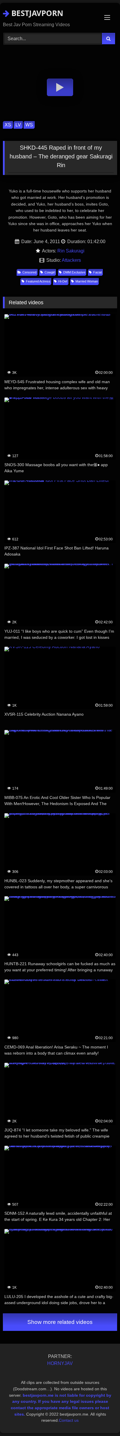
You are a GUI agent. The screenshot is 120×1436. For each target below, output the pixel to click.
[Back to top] (102, 1418)
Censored (29, 272)
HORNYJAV (60, 1363)
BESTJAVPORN (36, 13)
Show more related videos (60, 1322)
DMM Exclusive (74, 272)
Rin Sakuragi (70, 250)
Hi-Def (62, 281)
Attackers (71, 260)
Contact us (69, 1420)
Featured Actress (38, 281)
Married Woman (86, 281)
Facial (97, 272)
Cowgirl (50, 272)
